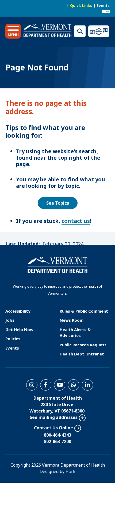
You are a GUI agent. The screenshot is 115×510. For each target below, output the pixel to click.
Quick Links (81, 5)
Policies (12, 338)
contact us (76, 220)
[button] (13, 31)
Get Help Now (19, 329)
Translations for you (99, 31)
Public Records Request (83, 344)
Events (103, 5)
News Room (71, 320)
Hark (70, 471)
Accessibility (17, 311)
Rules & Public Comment (84, 311)
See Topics (57, 203)
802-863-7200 (57, 441)
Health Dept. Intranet (82, 354)
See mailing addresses (54, 417)
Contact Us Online (53, 428)
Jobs (9, 320)
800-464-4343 (57, 435)
